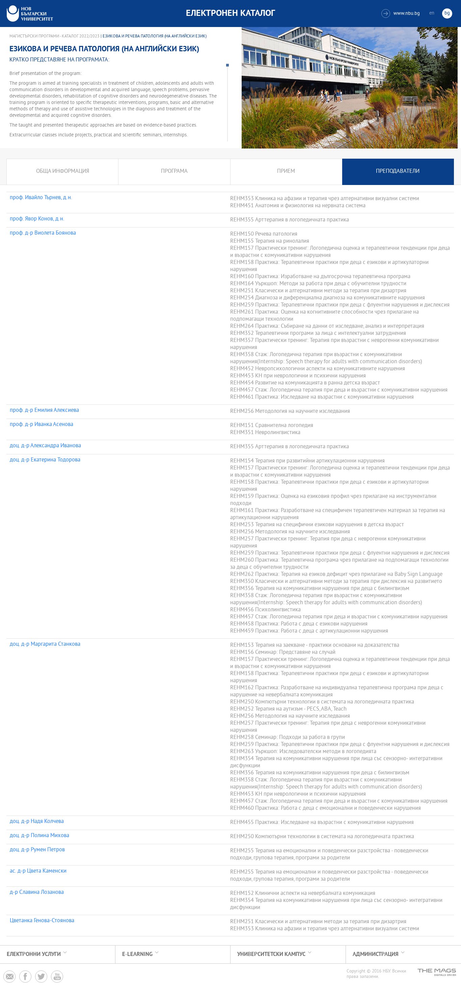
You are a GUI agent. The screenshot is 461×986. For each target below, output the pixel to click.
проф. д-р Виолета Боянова (43, 233)
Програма (174, 171)
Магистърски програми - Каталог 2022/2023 (54, 36)
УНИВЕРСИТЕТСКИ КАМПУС (271, 954)
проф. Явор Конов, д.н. (37, 219)
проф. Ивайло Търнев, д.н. (41, 198)
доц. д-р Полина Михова (39, 836)
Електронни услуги (34, 954)
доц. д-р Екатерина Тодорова (45, 460)
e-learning (137, 954)
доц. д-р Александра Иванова (45, 446)
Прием (286, 171)
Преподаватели (397, 171)
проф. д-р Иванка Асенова (41, 425)
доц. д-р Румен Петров (37, 850)
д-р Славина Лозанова (37, 893)
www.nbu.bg (401, 13)
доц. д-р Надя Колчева (37, 822)
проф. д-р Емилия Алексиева (44, 411)
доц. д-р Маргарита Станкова (45, 644)
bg (447, 13)
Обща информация (62, 171)
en (431, 13)
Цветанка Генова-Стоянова (42, 921)
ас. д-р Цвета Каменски (38, 871)
